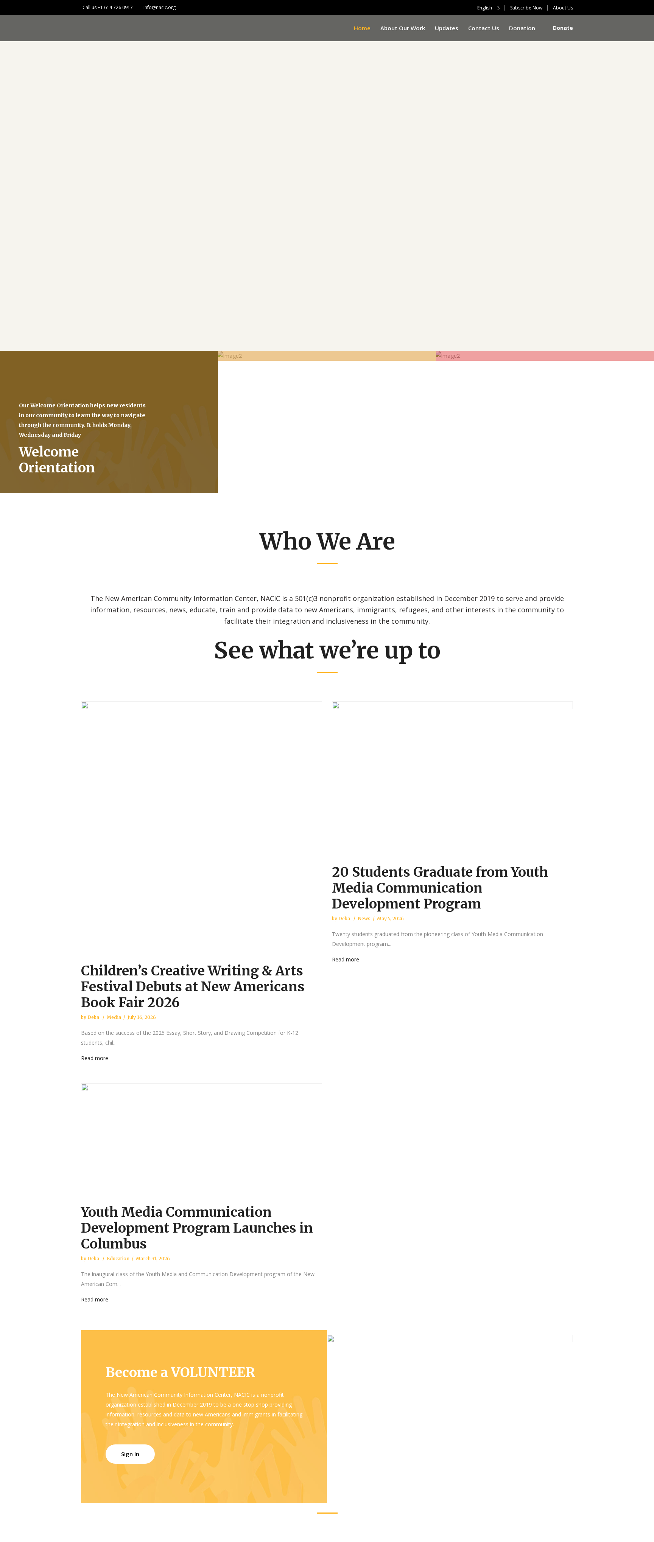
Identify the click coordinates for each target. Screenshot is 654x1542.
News (364, 918)
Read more (94, 1058)
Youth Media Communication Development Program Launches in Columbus (197, 1228)
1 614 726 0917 (116, 7)
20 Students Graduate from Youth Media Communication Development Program (440, 888)
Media (114, 1017)
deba (93, 1017)
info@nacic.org (159, 7)
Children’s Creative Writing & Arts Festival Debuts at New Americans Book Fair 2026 (193, 987)
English (484, 8)
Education (118, 1258)
